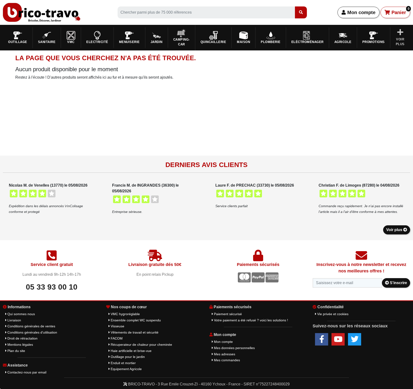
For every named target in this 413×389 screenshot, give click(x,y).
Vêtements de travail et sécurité (134, 332)
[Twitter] (354, 339)
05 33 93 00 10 (51, 287)
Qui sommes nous (20, 314)
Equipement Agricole (126, 369)
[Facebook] (321, 339)
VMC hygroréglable (125, 314)
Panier (399, 11)
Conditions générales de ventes (30, 326)
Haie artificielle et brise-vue (131, 351)
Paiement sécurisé (227, 314)
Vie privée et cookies (332, 314)
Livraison (13, 320)
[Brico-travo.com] (42, 12)
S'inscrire (398, 283)
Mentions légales (19, 344)
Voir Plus (400, 42)
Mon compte (360, 12)
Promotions (373, 42)
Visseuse (117, 326)
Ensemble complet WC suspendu (135, 320)
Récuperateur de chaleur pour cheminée (141, 344)
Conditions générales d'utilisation (31, 332)
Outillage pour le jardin (127, 357)
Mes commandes (226, 360)
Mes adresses (224, 354)
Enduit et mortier (123, 363)
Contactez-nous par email (26, 372)
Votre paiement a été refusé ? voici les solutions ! (250, 320)
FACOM (116, 338)
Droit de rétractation (22, 338)
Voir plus (394, 230)
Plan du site (15, 351)
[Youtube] (338, 339)
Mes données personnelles (234, 348)
